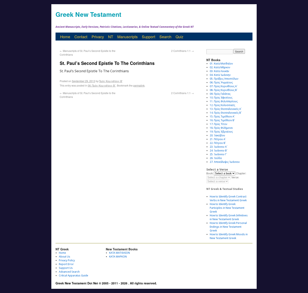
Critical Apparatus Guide (73, 275)
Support (148, 36)
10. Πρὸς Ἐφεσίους (221, 97)
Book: (209, 173)
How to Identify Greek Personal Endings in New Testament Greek (228, 226)
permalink (139, 85)
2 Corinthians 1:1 (182, 51)
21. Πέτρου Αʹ (218, 139)
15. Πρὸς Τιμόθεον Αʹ (222, 116)
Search (165, 36)
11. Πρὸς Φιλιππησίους (224, 101)
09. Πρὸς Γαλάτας (220, 94)
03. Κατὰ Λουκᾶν (219, 71)
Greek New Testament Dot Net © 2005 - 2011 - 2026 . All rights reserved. (106, 283)
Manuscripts (127, 36)
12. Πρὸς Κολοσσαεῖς (222, 105)
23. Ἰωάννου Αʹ (218, 146)
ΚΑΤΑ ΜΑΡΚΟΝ (118, 256)
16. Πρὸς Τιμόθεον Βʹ (222, 120)
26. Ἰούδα (216, 158)
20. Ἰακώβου (217, 135)
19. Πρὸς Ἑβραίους (221, 131)
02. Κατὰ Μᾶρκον (220, 67)
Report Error (66, 264)
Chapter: (241, 173)
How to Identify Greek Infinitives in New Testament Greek (229, 217)
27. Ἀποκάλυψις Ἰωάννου (225, 162)
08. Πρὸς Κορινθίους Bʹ (102, 85)
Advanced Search (69, 271)
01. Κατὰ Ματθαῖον (221, 63)
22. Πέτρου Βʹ (218, 143)
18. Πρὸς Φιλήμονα (221, 128)
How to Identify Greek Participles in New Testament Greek (227, 207)
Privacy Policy (67, 260)
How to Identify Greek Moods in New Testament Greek (229, 236)
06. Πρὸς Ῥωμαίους (221, 82)
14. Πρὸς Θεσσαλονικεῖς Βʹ (226, 112)
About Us (64, 256)
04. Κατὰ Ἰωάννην (220, 75)
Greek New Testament (88, 14)
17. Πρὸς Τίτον (218, 124)
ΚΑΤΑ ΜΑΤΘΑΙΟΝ (119, 253)
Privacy (98, 36)
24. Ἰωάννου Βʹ (218, 150)
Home (65, 36)
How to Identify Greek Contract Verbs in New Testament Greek (228, 198)
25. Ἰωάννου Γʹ (218, 154)
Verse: (235, 177)
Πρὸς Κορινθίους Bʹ (110, 81)
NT (110, 36)
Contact (80, 36)
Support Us (66, 268)
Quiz (179, 36)
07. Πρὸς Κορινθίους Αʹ (223, 86)
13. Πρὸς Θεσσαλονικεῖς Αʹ (226, 109)
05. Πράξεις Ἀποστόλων (224, 78)
